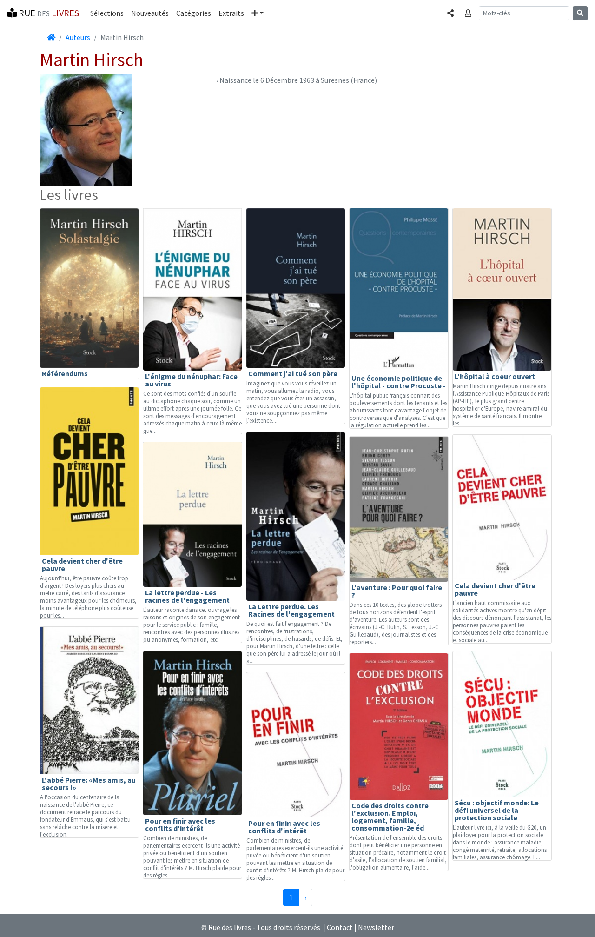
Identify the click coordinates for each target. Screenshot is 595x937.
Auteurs (78, 37)
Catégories (193, 13)
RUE (48, 13)
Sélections (107, 13)
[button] (257, 13)
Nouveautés (150, 13)
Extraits (231, 13)
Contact (340, 927)
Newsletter (376, 927)
